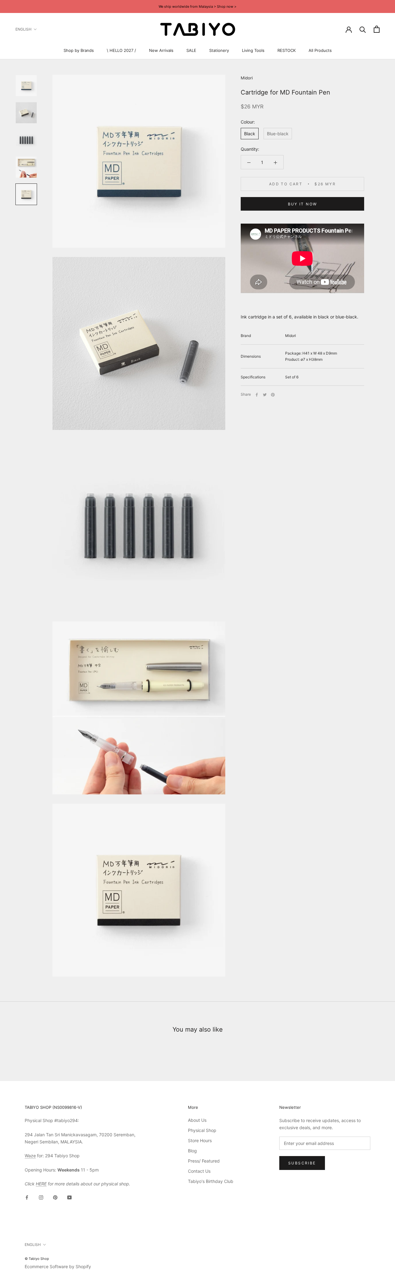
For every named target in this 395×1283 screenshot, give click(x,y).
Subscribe (302, 1163)
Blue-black (278, 134)
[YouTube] (69, 1197)
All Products (320, 50)
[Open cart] (377, 29)
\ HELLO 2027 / (121, 50)
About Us (197, 1120)
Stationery (219, 50)
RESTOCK (286, 50)
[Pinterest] (273, 395)
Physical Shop (202, 1130)
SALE (191, 50)
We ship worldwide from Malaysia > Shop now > (197, 6)
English (23, 29)
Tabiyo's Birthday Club (210, 1181)
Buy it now (302, 204)
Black (249, 134)
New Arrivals (161, 50)
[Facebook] (257, 395)
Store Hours (200, 1140)
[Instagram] (41, 1197)
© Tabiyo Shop (37, 1258)
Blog (192, 1150)
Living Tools (253, 50)
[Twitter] (265, 395)
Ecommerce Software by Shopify (58, 1266)
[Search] (363, 29)
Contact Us (199, 1171)
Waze (30, 1155)
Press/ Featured (204, 1160)
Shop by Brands (79, 50)
